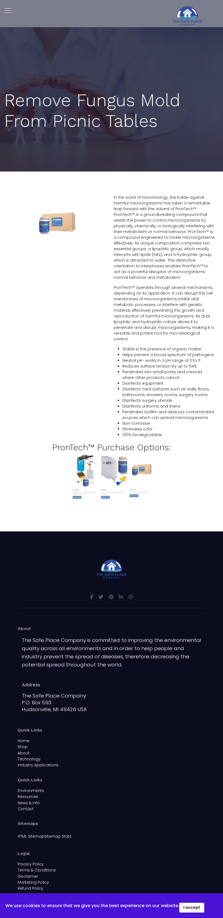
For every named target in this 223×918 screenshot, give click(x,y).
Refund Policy (30, 888)
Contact (26, 809)
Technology (29, 759)
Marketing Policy (33, 882)
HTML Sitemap (31, 836)
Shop (23, 746)
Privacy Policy (31, 864)
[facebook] (91, 596)
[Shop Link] (111, 477)
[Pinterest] (111, 596)
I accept (191, 907)
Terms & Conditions (37, 870)
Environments (31, 790)
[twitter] (100, 596)
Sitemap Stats (58, 836)
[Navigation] (7, 11)
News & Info (29, 803)
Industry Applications (38, 765)
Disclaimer (28, 876)
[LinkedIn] (121, 596)
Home (23, 740)
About (23, 753)
